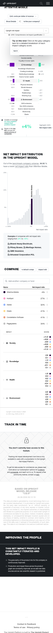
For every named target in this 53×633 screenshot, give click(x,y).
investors (41, 470)
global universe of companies (10, 132)
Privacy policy (33, 627)
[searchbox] (8, 280)
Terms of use (19, 627)
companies (14, 472)
